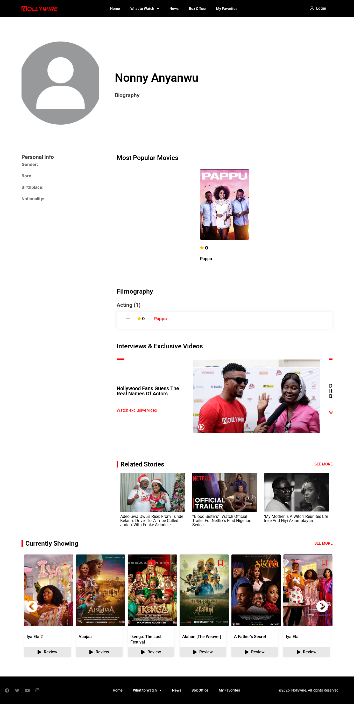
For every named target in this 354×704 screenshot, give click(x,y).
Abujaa (85, 636)
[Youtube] (27, 690)
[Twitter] (17, 690)
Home (115, 8)
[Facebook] (7, 690)
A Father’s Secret (250, 636)
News (174, 8)
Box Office (197, 8)
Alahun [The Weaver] (201, 636)
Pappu (206, 258)
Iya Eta (292, 636)
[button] (322, 606)
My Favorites (226, 8)
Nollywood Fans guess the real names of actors (148, 391)
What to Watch (142, 8)
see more (323, 543)
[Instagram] (37, 690)
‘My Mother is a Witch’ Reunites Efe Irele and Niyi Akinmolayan (296, 518)
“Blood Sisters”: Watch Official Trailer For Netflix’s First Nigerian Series (221, 520)
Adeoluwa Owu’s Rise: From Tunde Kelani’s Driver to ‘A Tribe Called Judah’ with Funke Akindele (151, 520)
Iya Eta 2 (35, 636)
